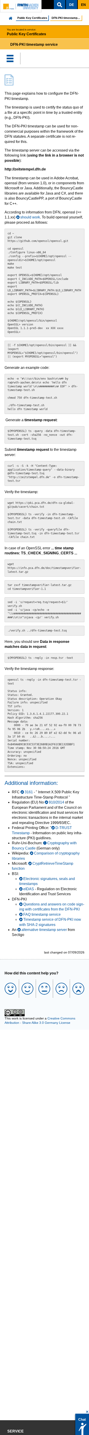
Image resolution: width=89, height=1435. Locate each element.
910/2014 (56, 802)
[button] (59, 4)
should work (30, 217)
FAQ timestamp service (42, 914)
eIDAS (28, 889)
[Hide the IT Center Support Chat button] (87, 1412)
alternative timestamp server (44, 930)
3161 (29, 792)
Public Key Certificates (32, 18)
